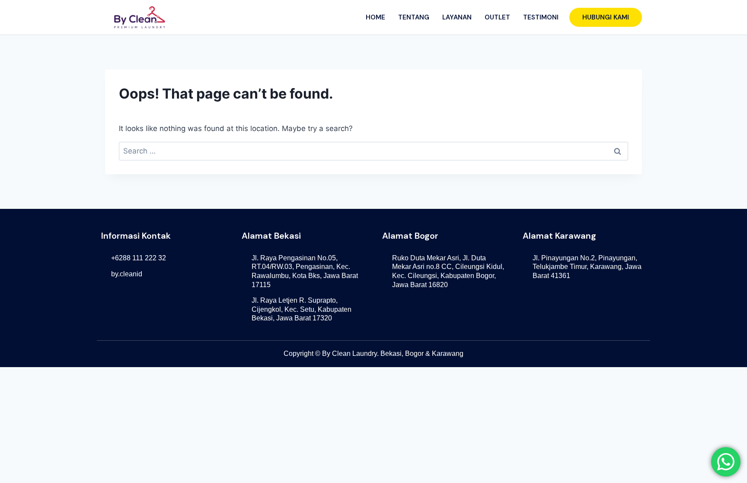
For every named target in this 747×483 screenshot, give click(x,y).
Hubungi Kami (605, 17)
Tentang (413, 17)
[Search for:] (373, 151)
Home (375, 17)
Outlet (497, 17)
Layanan (457, 17)
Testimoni (541, 17)
